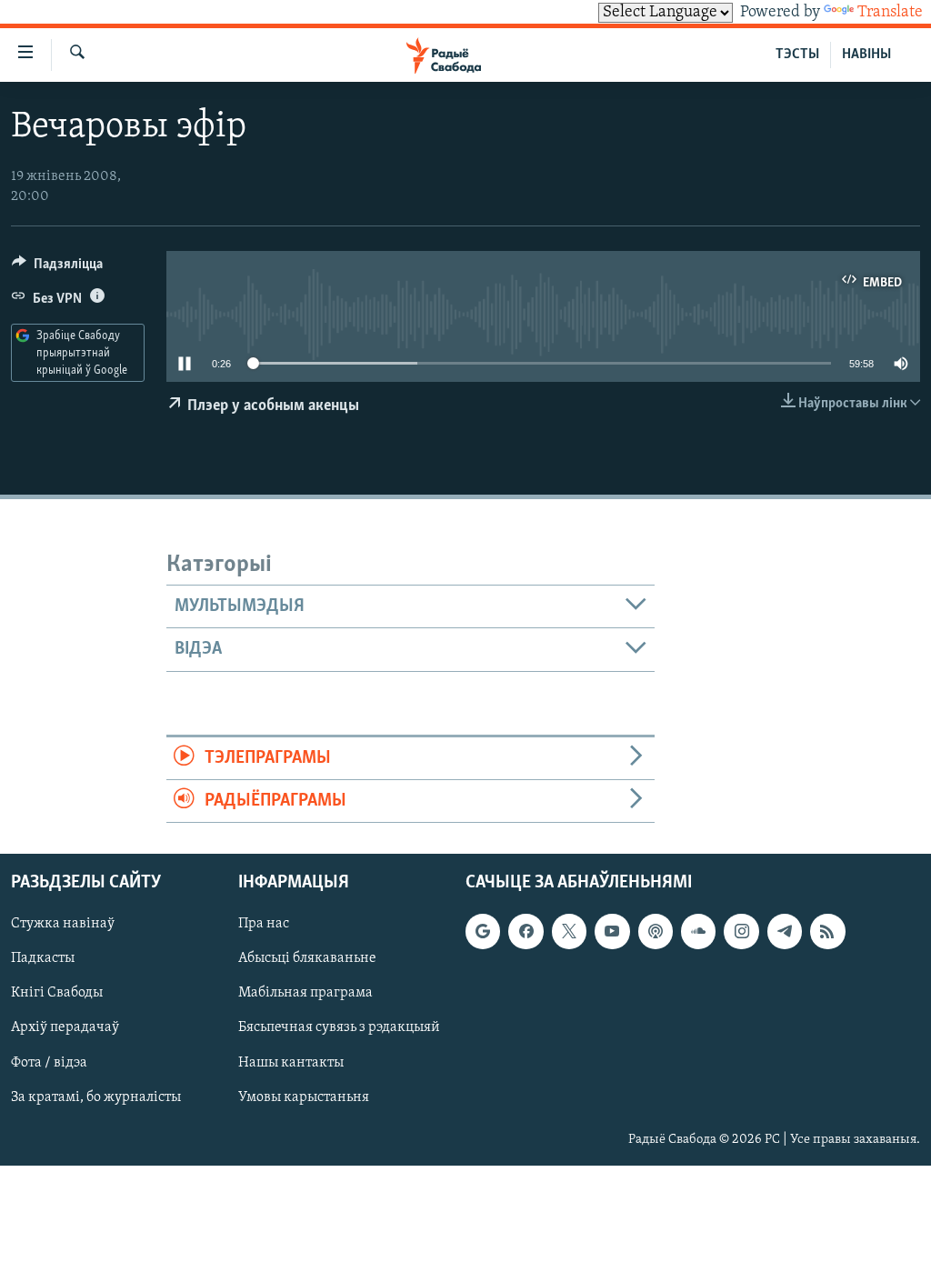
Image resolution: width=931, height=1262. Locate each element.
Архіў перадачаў (65, 1028)
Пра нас (263, 924)
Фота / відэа (49, 1063)
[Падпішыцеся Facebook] (525, 932)
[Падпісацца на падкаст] (655, 932)
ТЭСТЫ (797, 54)
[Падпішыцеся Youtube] (612, 932)
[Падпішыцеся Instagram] (741, 932)
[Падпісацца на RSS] (827, 932)
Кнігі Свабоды (57, 994)
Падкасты (43, 959)
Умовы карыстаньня (303, 1097)
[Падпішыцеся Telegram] (784, 932)
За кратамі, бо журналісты (96, 1097)
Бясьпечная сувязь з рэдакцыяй (339, 1028)
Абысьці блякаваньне (307, 959)
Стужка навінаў (63, 924)
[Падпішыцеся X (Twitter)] (569, 932)
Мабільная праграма (305, 994)
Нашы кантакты (291, 1063)
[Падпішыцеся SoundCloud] (698, 932)
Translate (890, 13)
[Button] (57, 268)
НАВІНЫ (866, 54)
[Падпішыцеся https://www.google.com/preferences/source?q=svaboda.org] (483, 932)
